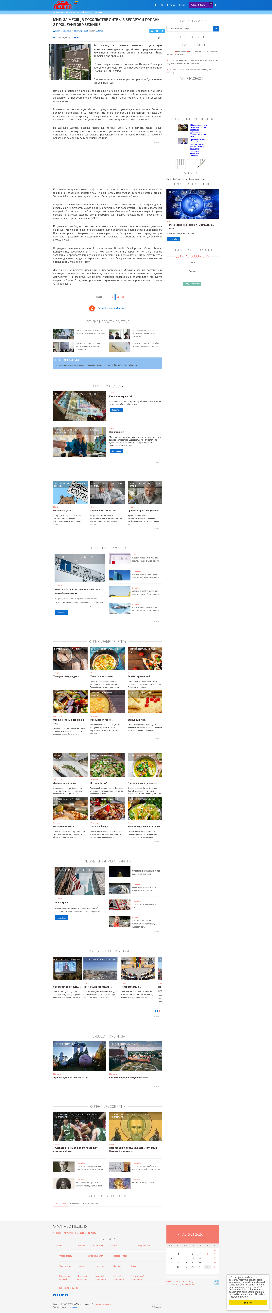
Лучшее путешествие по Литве (70, 1077)
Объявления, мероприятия (73, 870)
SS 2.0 (75, 1307)
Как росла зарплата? (120, 396)
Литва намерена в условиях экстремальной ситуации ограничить (88, 346)
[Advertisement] (107, 164)
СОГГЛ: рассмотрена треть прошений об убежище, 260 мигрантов (143, 334)
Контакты (68, 1233)
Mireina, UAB (157, 1304)
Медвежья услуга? (63, 510)
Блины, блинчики (137, 719)
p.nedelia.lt (187, 1282)
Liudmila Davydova (63, 31)
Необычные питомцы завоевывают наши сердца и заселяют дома (144, 924)
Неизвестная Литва (67, 1044)
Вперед (120, 297)
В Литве (98, 12)
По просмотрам (90, 1203)
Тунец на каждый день (66, 676)
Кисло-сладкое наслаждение (144, 826)
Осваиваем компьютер (103, 510)
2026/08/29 (114, 386)
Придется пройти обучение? (143, 510)
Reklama (182, 5)
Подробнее (116, 410)
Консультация (64, 394)
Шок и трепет (62, 902)
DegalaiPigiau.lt (173, 1285)
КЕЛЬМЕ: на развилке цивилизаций (128, 1077)
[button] (58, 973)
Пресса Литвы (120, 1256)
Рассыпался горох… (101, 719)
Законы (134, 1266)
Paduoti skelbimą (198, 5)
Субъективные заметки (76, 959)
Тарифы (81, 1266)
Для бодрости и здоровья (142, 783)
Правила (117, 1266)
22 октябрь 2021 (81, 31)
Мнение (114, 1245)
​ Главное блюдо (99, 826)
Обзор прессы (65, 1256)
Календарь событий (67, 1114)
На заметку (98, 1245)
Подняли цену (116, 432)
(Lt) (211, 3)
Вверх (191, 1285)
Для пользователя (192, 256)
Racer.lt (184, 1285)
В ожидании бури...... (102, 986)
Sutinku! (248, 1302)
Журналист (81, 394)
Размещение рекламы (85, 1233)
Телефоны (100, 1266)
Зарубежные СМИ (94, 1256)
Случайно (74, 1203)
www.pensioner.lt (174, 1282)
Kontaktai (171, 5)
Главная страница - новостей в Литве (73, 12)
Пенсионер (63, 557)
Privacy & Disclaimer (102, 1304)
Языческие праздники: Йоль (144, 1183)
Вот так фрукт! (98, 783)
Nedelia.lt (57, 1233)
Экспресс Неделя (61, 649)
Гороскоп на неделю (181, 192)
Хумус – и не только (101, 676)
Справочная (65, 1266)
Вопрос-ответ (144, 1245)
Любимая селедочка (64, 783)
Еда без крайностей (139, 676)
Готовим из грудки (63, 826)
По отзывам (61, 1203)
